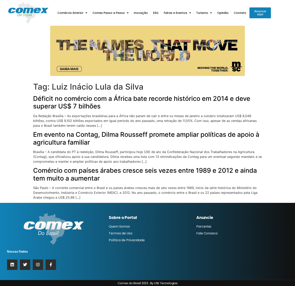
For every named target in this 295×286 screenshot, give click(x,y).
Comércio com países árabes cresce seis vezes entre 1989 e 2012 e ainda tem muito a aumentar (145, 174)
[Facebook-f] (51, 264)
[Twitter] (25, 264)
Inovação (141, 13)
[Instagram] (38, 264)
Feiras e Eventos (175, 13)
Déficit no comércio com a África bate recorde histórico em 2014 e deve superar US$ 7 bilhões (141, 102)
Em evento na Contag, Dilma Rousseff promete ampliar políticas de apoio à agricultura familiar (146, 138)
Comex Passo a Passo (109, 13)
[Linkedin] (12, 264)
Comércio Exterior (70, 13)
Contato (240, 13)
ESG (156, 13)
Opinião (223, 13)
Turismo (202, 13)
